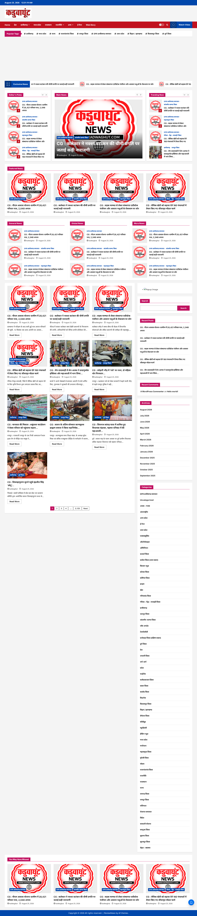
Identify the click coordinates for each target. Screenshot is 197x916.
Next (85, 508)
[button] (167, 24)
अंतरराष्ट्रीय (144, 512)
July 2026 (144, 416)
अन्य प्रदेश (144, 518)
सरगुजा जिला (145, 829)
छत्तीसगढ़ (24, 25)
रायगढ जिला (144, 794)
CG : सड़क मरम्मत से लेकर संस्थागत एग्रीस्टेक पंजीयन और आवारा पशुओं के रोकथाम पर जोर (98, 84)
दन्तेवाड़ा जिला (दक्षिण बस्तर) (150, 638)
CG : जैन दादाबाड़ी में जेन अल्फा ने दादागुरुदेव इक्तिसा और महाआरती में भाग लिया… (13, 152)
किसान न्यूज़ (144, 566)
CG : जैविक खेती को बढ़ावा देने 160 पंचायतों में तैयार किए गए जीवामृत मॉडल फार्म (13, 136)
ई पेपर (79, 25)
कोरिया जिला (145, 578)
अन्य (69, 25)
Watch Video (184, 25)
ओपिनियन (144, 548)
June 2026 (145, 422)
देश (15, 25)
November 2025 (147, 464)
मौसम (142, 764)
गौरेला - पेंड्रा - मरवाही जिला (31, 135)
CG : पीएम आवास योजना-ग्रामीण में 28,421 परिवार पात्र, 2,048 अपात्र (14, 235)
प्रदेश (142, 668)
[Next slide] (46, 94)
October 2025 (146, 469)
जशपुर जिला (144, 614)
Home (7, 25)
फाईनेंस (143, 674)
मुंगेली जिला (144, 758)
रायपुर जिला (83, 33)
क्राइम (142, 584)
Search (145, 301)
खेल (141, 590)
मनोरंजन (143, 746)
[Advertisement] (98, 58)
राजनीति (59, 25)
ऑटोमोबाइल (145, 542)
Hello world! (172, 391)
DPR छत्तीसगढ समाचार (102, 33)
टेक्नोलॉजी (144, 632)
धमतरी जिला (144, 656)
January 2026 (146, 452)
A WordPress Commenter (152, 391)
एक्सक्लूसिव (144, 536)
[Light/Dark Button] (161, 24)
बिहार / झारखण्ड (136, 33)
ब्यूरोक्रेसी (143, 728)
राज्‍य (53, 33)
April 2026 (145, 434)
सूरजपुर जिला (145, 842)
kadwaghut (63, 155)
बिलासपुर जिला (153, 33)
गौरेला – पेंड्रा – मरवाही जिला (150, 602)
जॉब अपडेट (144, 626)
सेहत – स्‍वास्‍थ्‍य (145, 848)
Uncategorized (147, 500)
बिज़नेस (143, 698)
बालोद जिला (144, 692)
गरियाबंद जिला (145, 596)
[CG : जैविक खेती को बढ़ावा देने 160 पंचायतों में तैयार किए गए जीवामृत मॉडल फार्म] (168, 187)
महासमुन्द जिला (27, 120)
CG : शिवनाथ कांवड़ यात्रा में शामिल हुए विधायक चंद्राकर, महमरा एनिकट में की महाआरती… (109, 427)
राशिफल (143, 806)
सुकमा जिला (144, 835)
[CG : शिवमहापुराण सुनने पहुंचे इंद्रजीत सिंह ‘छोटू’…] (27, 465)
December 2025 (147, 458)
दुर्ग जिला (168, 33)
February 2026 (147, 445)
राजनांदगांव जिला (67, 33)
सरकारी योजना (145, 824)
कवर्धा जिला (144, 554)
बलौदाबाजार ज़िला (147, 680)
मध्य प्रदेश (37, 25)
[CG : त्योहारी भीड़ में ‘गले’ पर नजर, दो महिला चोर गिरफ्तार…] (112, 353)
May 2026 (144, 428)
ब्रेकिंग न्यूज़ (144, 734)
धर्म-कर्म (143, 662)
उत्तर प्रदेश (120, 33)
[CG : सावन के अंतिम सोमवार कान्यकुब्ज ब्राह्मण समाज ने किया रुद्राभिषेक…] (70, 407)
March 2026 (145, 439)
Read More (16, 335)
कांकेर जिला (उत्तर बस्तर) (149, 560)
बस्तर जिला (144, 686)
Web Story (90, 25)
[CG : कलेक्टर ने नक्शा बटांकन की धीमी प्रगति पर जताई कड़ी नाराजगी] (98, 129)
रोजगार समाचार (146, 812)
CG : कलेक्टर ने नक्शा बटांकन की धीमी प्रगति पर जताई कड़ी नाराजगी (13, 106)
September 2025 (147, 475)
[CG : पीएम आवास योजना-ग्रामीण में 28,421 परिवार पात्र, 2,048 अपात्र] (29, 187)
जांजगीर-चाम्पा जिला (28, 104)
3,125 (77, 508)
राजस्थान (48, 25)
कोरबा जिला (144, 572)
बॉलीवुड (143, 722)
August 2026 (146, 409)
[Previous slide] (42, 94)
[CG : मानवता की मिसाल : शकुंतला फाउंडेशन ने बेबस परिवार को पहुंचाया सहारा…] (27, 407)
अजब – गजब (145, 506)
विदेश (142, 818)
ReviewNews (109, 913)
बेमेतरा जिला (144, 716)
